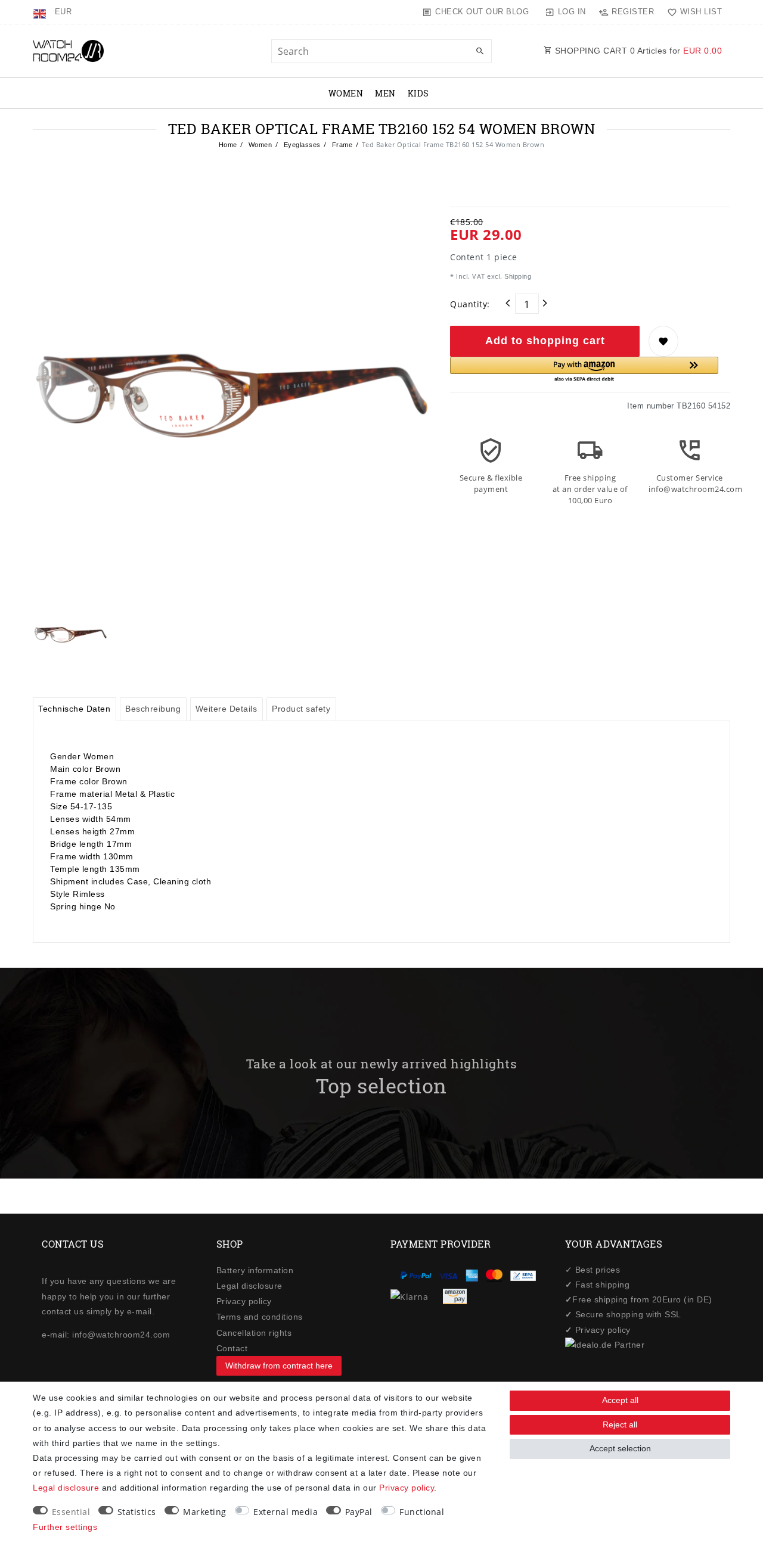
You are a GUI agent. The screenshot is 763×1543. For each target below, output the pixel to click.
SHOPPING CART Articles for (637, 50)
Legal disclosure (249, 1285)
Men (385, 93)
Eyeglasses (301, 144)
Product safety (301, 708)
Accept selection (620, 1448)
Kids (418, 93)
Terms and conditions (259, 1316)
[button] (584, 370)
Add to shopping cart (545, 341)
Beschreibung (153, 708)
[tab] (74, 709)
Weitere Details (227, 708)
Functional (421, 1511)
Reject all (620, 1424)
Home (228, 144)
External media (285, 1511)
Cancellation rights (254, 1333)
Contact (232, 1348)
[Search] (480, 52)
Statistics (136, 1511)
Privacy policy (244, 1301)
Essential (71, 1511)
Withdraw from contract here (279, 1365)
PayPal (359, 1511)
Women (346, 93)
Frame (341, 144)
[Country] (41, 12)
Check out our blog (482, 11)
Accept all (620, 1400)
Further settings (65, 1527)
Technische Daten (74, 708)
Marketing (205, 1511)
